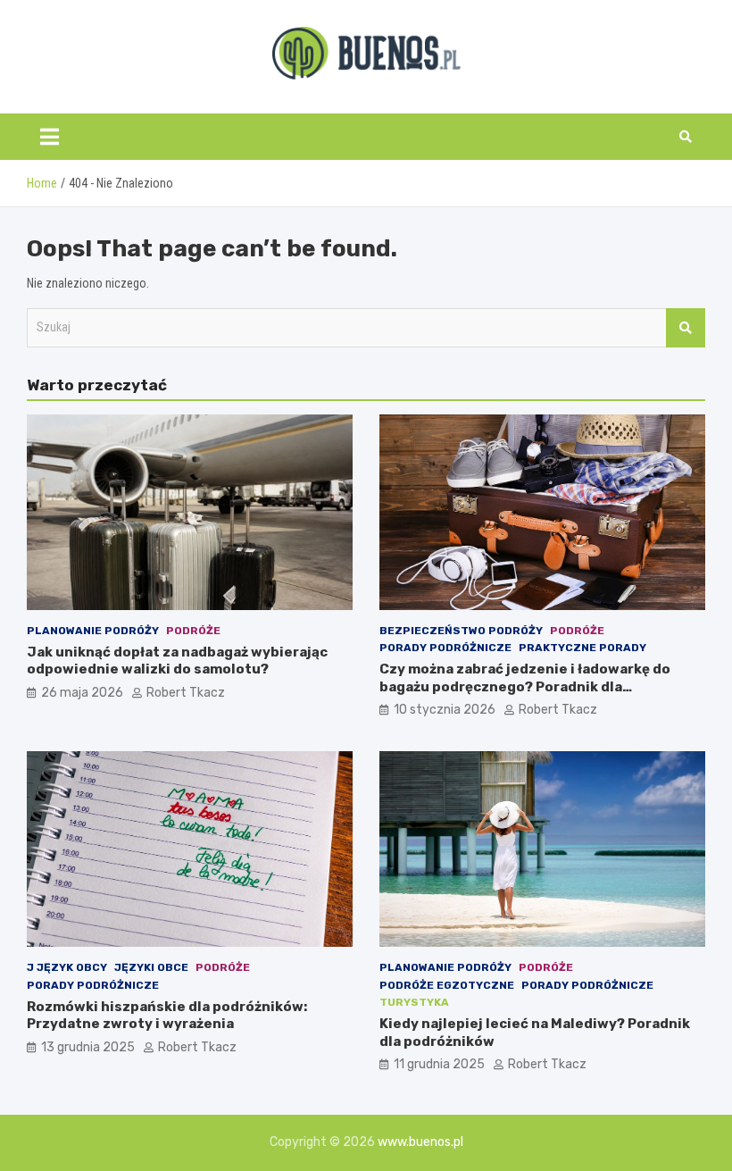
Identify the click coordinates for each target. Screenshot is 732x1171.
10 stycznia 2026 (444, 709)
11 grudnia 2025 (439, 1064)
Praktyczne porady (582, 647)
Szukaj (685, 327)
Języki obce (151, 967)
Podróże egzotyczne (446, 985)
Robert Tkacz (185, 692)
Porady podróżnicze (445, 647)
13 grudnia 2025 (88, 1047)
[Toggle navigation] (49, 136)
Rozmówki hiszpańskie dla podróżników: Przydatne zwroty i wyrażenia (167, 1016)
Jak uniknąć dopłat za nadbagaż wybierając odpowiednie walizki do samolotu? (177, 661)
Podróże (193, 630)
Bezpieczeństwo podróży (461, 630)
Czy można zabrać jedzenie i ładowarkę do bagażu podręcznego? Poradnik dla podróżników (524, 686)
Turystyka (414, 1002)
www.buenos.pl (420, 1142)
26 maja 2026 (82, 692)
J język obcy (67, 967)
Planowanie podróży (93, 630)
